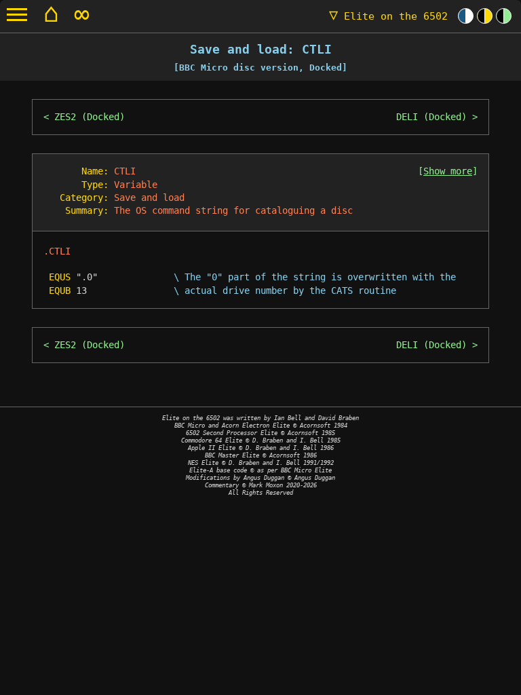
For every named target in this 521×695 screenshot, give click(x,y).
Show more (447, 171)
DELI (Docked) (431, 116)
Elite (388, 16)
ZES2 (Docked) (89, 116)
